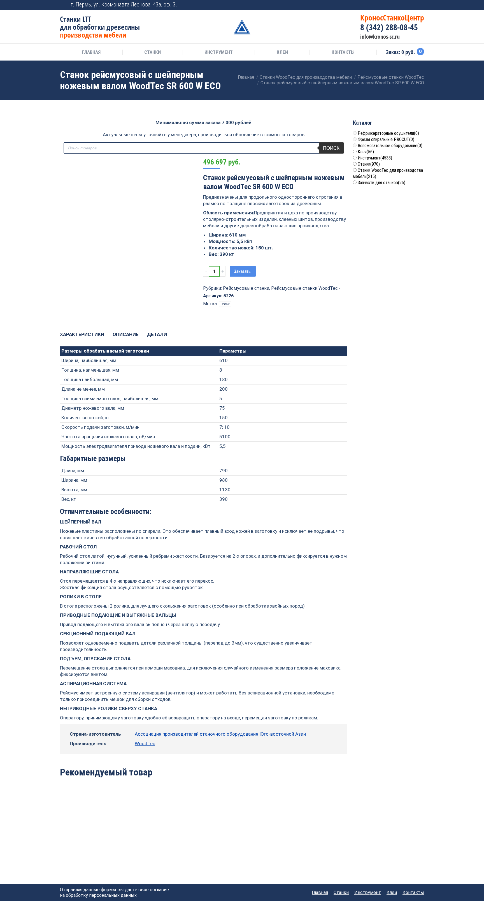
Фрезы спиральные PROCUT (386, 139)
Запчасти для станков (381, 182)
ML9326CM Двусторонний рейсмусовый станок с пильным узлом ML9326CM (145, 838)
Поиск (331, 148)
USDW (225, 304)
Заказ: (404, 52)
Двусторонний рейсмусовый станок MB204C (203, 832)
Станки (369, 164)
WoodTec (145, 743)
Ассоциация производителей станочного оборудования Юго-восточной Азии (220, 734)
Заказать (242, 271)
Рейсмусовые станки (246, 288)
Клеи (366, 151)
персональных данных (113, 895)
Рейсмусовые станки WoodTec (304, 288)
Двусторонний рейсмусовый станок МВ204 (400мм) (87, 832)
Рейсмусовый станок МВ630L (262, 829)
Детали (157, 334)
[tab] (82, 332)
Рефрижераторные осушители (388, 133)
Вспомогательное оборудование (390, 145)
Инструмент (375, 158)
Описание (126, 334)
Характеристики (82, 334)
